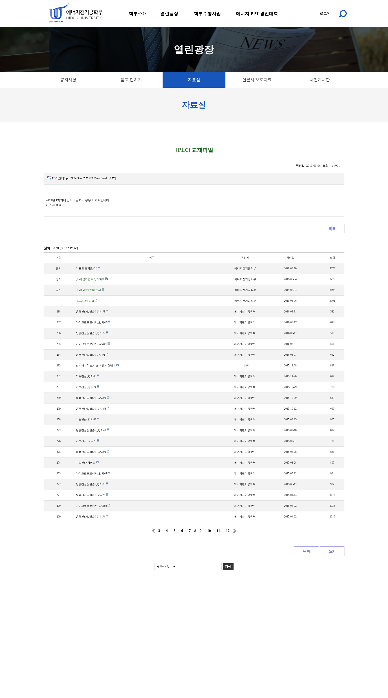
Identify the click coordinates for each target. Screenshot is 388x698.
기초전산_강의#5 (86, 376)
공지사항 (68, 80)
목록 (332, 229)
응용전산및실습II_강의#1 (91, 451)
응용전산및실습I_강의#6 (91, 484)
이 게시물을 (53, 205)
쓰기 (332, 551)
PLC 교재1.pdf (84, 178)
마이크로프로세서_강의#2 (92, 322)
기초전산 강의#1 (86, 462)
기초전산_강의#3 (86, 419)
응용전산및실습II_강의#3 (91, 408)
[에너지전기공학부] (75, 12)
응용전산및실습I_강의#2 (91, 333)
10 (209, 530)
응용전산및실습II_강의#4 (91, 397)
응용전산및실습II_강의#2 (91, 430)
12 (227, 530)
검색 (228, 566)
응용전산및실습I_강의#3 (91, 311)
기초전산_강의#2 (86, 441)
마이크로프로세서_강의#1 (92, 344)
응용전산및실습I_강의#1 (91, 354)
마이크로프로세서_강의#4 (92, 473)
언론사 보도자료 (257, 80)
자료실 (194, 80)
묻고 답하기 (131, 80)
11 (218, 530)
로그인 (325, 13)
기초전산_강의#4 (86, 387)
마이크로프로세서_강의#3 (92, 505)
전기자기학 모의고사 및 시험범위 (96, 365)
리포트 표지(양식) (87, 268)
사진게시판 (320, 80)
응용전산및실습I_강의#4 (91, 516)
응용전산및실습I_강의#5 (91, 495)
